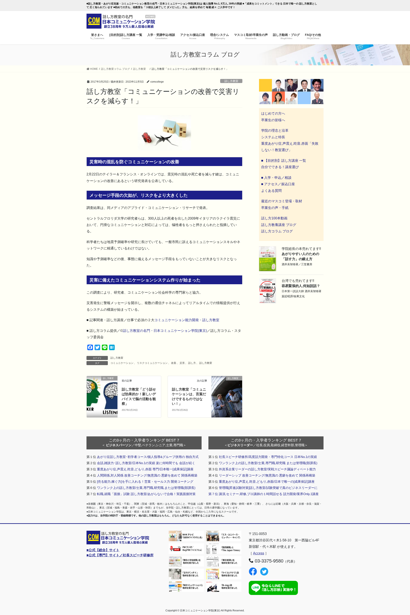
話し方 (192, 362)
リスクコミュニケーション (152, 362)
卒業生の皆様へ (273, 120)
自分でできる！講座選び (280, 167)
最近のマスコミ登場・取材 (281, 201)
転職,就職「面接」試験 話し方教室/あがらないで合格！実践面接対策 (146, 494)
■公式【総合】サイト (102, 550)
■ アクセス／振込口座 (278, 184)
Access (258, 553)
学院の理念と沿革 (274, 130)
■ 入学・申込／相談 (276, 177)
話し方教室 (232, 81)
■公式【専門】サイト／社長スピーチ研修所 (120, 555)
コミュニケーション (121, 362)
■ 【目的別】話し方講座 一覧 (283, 160)
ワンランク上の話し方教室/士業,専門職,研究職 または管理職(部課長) (268, 463)
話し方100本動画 (274, 218)
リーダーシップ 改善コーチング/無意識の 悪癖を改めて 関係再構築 (267, 475)
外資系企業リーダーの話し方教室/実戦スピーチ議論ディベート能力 (267, 469)
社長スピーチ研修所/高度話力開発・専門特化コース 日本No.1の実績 (268, 457)
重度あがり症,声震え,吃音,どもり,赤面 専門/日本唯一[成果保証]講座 (145, 469)
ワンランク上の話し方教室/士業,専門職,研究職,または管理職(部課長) (146, 488)
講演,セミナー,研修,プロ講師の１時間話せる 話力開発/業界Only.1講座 (269, 494)
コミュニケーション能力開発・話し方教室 (186, 320)
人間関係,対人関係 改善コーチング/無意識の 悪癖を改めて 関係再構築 (147, 475)
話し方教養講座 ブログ (278, 225)
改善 (173, 362)
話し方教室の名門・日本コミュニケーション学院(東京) (165, 330)
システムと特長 (273, 137)
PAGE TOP (396, 593)
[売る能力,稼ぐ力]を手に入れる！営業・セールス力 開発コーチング (145, 481)
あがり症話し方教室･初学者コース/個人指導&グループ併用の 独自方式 (148, 457)
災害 (182, 362)
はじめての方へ (273, 113)
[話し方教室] (102, 386)
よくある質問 (271, 190)
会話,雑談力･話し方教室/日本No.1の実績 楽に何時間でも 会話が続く (146, 463)
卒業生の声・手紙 (274, 208)
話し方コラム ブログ (277, 231)
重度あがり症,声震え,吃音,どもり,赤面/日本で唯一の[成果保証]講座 (267, 481)
